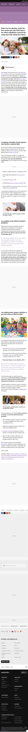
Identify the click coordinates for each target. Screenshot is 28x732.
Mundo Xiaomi (4, 687)
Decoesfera (3, 708)
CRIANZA (18, 4)
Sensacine (16, 688)
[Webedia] (25, 1)
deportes (11, 355)
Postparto (3, 648)
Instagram (15, 631)
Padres (3, 657)
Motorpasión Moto (17, 699)
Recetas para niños (5, 650)
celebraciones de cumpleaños (12, 348)
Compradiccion (4, 709)
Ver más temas (5, 661)
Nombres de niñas (23, 626)
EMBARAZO (11, 4)
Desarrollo (16, 648)
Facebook (11, 57)
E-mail (19, 57)
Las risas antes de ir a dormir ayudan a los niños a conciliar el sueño (14, 214)
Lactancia (3, 645)
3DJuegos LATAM (17, 716)
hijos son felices (14, 152)
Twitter (14, 57)
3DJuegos (16, 679)
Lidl (25, 21)
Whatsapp (15, 21)
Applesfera (3, 683)
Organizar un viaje (7, 431)
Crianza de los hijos (18, 650)
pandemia (15, 150)
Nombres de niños (14, 626)
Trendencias (3, 706)
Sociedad (16, 653)
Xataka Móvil (3, 681)
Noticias (3, 643)
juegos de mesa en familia (16, 183)
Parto (15, 645)
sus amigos (22, 175)
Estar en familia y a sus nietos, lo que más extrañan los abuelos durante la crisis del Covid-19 (14, 455)
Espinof (15, 690)
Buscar (26, 667)
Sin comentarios (6, 57)
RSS (18, 631)
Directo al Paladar (4, 697)
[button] (10, 67)
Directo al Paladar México (6, 722)
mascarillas (4, 444)
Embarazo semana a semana (6, 654)
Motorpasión (16, 697)
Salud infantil (10, 510)
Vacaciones (9, 21)
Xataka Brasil (4, 718)
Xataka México (4, 716)
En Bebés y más (6, 212)
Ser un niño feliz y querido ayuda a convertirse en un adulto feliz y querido (14, 407)
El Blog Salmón (17, 706)
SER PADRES (4, 4)
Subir (23, 672)
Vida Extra (16, 681)
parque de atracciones (17, 186)
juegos (22, 510)
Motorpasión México (18, 722)
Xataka (2, 679)
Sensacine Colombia (18, 720)
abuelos (11, 179)
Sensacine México (17, 718)
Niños (4, 21)
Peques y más (17, 657)
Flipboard (16, 57)
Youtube (12, 631)
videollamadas (23, 389)
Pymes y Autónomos (18, 708)
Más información (4, 730)
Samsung (21, 21)
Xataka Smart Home (5, 685)
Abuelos (17, 510)
